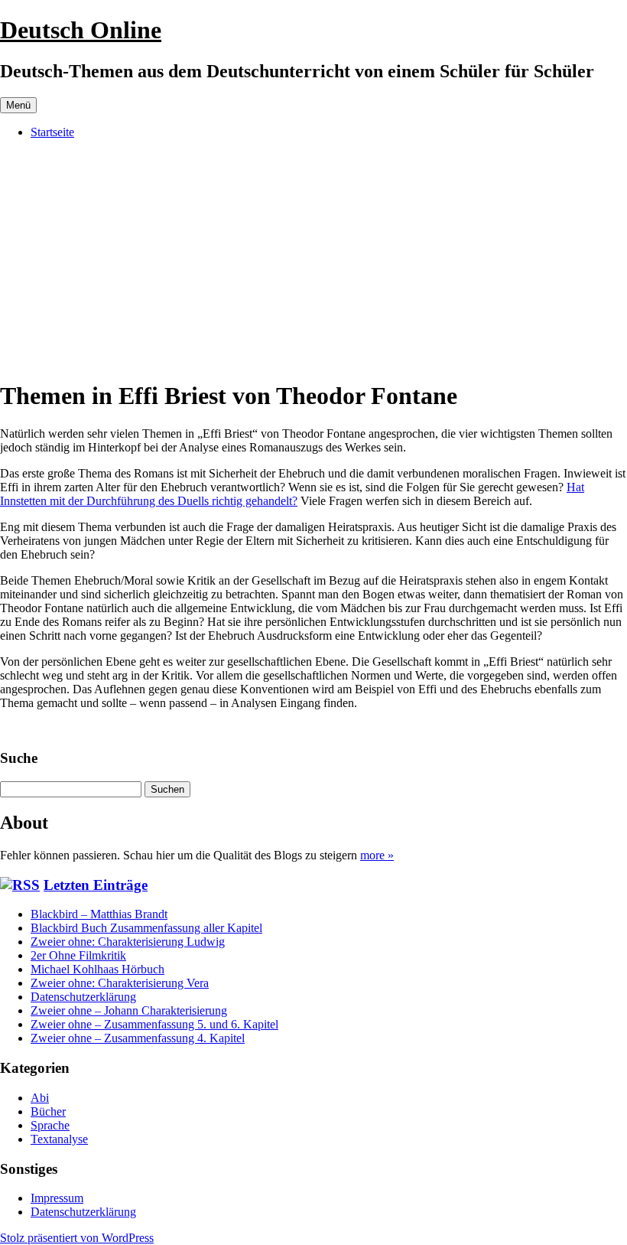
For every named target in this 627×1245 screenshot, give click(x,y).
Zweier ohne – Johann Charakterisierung (129, 1010)
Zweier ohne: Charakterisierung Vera (120, 982)
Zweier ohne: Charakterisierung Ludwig (128, 941)
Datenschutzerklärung (83, 996)
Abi (40, 1097)
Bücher (48, 1111)
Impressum (57, 1197)
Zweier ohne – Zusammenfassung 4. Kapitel (138, 1038)
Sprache (50, 1125)
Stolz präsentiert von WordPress (77, 1237)
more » (377, 855)
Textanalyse (59, 1139)
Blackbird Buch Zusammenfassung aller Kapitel (146, 927)
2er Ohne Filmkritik (78, 955)
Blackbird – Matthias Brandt (99, 914)
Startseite (52, 132)
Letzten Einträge (96, 885)
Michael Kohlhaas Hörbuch (97, 969)
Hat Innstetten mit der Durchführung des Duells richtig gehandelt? (292, 494)
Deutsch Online (80, 30)
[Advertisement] (313, 259)
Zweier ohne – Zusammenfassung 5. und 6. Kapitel (154, 1024)
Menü (18, 105)
